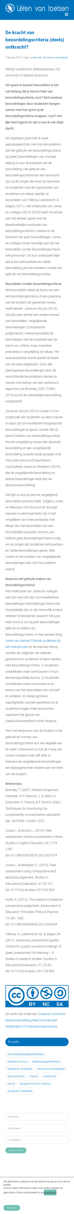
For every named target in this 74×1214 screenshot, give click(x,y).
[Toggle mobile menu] (67, 14)
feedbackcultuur (17, 1061)
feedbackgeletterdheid (46, 1061)
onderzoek (36, 57)
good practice (16, 1076)
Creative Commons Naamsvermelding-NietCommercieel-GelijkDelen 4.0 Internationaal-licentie (35, 1020)
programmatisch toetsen (35, 1083)
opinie (11, 1083)
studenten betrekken (20, 1091)
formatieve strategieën (55, 57)
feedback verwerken (19, 1069)
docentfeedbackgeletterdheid (25, 1054)
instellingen (50, 1192)
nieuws (33, 1076)
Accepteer (12, 1208)
